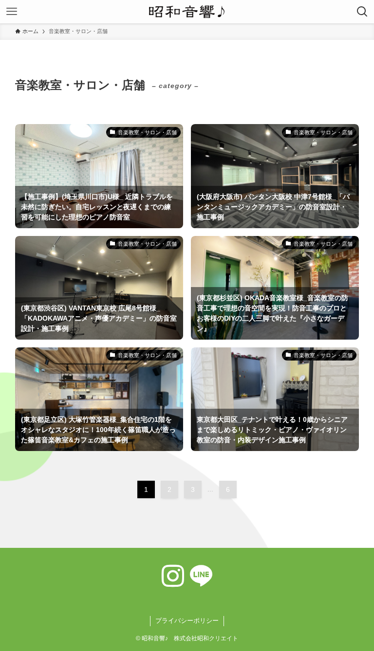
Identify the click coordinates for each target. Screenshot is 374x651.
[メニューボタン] (11, 11)
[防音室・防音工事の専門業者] (187, 11)
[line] (201, 576)
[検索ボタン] (362, 11)
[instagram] (173, 576)
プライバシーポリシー (187, 620)
